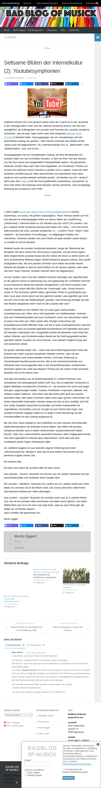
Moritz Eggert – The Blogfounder (28, 30)
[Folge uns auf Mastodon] (95, 768)
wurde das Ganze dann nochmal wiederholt (42, 212)
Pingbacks (37, 645)
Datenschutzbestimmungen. (77, 764)
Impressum (91, 3)
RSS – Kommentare (15, 726)
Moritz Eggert (16, 78)
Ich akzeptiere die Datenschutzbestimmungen (75, 770)
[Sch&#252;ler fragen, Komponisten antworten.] (76, 575)
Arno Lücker (43, 721)
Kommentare (16, 645)
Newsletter (52, 30)
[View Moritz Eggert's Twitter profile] (10, 544)
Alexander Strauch (46, 715)
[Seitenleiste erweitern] (97, 37)
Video (24, 181)
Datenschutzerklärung (72, 3)
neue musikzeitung (10, 3)
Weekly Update (34, 775)
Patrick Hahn (44, 734)
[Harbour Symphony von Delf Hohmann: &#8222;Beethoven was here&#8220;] (48, 576)
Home (6, 30)
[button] (11, 83)
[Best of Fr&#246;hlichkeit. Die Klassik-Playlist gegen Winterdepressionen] (17, 581)
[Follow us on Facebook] (90, 768)
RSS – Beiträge (13, 723)
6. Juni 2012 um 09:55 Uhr (36, 653)
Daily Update (33, 772)
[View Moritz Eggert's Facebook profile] (10, 539)
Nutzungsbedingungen (47, 3)
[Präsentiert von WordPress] (17, 782)
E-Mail (28, 760)
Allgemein (10, 37)
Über (63, 30)
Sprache (27, 3)
